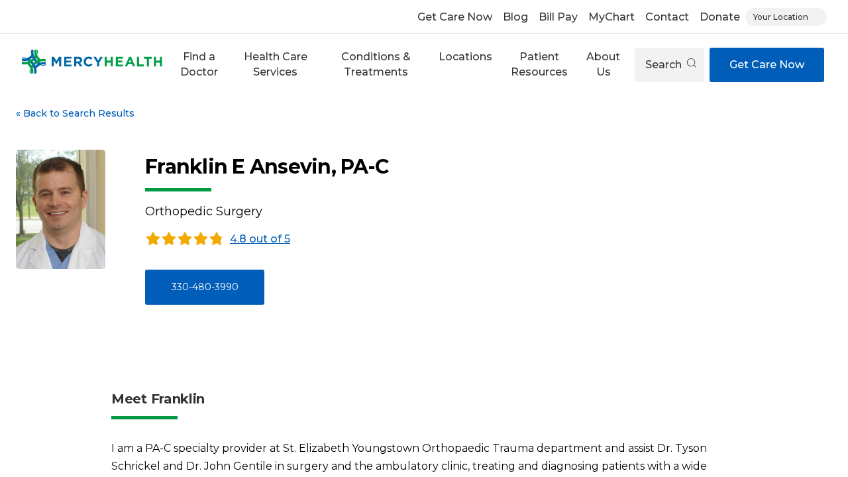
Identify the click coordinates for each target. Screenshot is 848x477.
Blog (515, 17)
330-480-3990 (205, 287)
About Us (603, 64)
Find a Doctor (199, 64)
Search (664, 64)
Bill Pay (558, 17)
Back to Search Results (75, 113)
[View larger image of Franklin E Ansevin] (60, 209)
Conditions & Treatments (376, 64)
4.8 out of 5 (260, 239)
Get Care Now (454, 17)
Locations (465, 56)
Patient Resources (539, 64)
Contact (667, 17)
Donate (720, 17)
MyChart (611, 17)
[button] (199, 64)
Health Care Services (275, 64)
